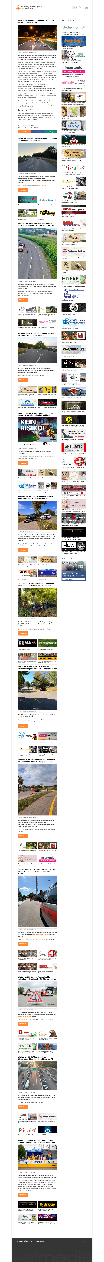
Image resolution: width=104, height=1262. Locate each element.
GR (44, 15)
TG (66, 15)
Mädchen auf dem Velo (42, 934)
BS (35, 15)
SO (61, 15)
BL (33, 15)
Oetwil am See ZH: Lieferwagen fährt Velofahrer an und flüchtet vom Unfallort (37, 139)
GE (39, 15)
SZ (64, 15)
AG (25, 15)
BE (31, 15)
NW (52, 15)
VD (72, 15)
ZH (76, 15)
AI (27, 15)
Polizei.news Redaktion (30, 52)
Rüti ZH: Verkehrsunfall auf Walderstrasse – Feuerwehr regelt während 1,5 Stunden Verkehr (37, 668)
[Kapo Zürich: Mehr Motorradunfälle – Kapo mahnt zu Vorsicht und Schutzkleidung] (37, 432)
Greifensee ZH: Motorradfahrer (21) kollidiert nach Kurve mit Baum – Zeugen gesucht (36, 584)
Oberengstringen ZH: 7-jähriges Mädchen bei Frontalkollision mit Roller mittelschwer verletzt (36, 871)
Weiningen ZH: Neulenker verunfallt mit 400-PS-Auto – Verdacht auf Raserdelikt (36, 334)
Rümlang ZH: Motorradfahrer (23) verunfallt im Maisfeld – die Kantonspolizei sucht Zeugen (37, 224)
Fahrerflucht (42, 186)
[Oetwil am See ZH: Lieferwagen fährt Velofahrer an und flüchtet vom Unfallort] (37, 157)
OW (55, 15)
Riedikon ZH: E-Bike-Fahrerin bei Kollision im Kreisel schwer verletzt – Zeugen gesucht (36, 760)
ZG (79, 15)
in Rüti (20, 717)
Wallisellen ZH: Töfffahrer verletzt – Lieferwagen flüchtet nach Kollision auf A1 (35, 1058)
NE (50, 15)
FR (37, 15)
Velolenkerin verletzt (24, 1016)
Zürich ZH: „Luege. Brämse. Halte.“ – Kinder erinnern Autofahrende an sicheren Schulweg (36, 1141)
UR (70, 15)
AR (29, 15)
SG (57, 15)
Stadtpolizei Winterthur (28, 1019)
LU (48, 15)
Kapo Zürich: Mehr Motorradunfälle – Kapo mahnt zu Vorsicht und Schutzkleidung (35, 414)
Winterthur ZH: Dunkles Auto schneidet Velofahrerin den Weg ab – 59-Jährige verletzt (37, 978)
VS (74, 15)
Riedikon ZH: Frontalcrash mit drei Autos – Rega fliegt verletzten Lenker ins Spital (35, 497)
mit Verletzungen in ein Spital (34, 939)
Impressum (21, 1241)
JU (46, 15)
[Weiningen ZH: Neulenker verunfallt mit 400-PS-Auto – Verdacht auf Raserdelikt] (37, 350)
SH (59, 15)
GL (41, 15)
